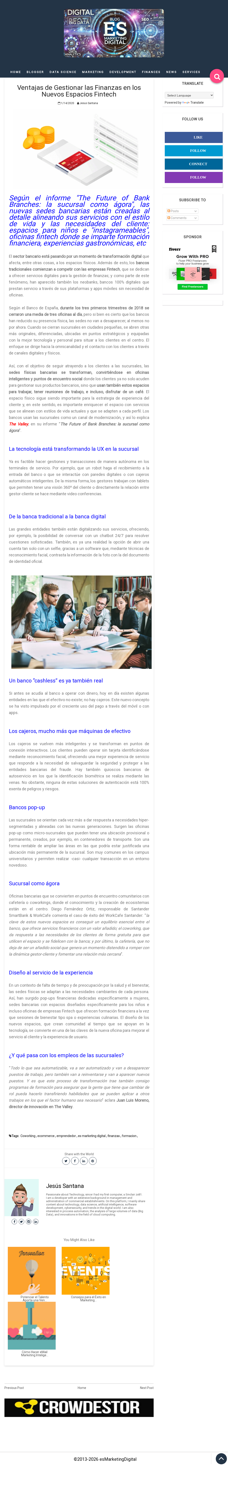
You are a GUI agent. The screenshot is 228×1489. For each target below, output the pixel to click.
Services (192, 72)
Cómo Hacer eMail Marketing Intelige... (34, 1353)
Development (123, 72)
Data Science (63, 72)
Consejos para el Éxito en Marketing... (88, 1298)
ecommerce (46, 1136)
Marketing (93, 72)
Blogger (35, 72)
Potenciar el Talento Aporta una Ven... (35, 1298)
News (171, 72)
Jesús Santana (65, 1185)
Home (15, 72)
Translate (197, 102)
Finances (151, 72)
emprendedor (66, 1136)
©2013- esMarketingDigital (105, 1459)
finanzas (114, 1136)
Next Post (147, 1388)
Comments (178, 218)
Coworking (27, 1136)
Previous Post (14, 1388)
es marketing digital (92, 1136)
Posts (174, 211)
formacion (129, 1136)
